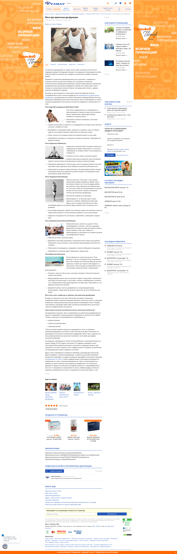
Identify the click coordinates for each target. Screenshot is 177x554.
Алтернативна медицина (77, 14)
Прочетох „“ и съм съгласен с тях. (118, 150)
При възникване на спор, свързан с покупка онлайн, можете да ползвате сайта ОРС (68, 544)
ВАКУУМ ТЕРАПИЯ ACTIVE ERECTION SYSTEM (93, 439)
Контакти (128, 9)
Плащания (54, 540)
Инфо (46, 64)
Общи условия (49, 538)
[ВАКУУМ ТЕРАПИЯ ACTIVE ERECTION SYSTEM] (93, 425)
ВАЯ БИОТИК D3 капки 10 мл (115, 196)
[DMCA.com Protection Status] (127, 535)
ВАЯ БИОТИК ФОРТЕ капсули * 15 (116, 187)
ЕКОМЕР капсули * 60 (114, 252)
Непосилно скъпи (112, 134)
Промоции (57, 9)
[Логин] (125, 3)
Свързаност (81, 64)
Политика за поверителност (62, 538)
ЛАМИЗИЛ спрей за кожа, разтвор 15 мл (117, 206)
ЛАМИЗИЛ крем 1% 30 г (113, 201)
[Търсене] (108, 3)
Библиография (62, 64)
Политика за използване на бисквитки (82, 538)
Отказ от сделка (84, 540)
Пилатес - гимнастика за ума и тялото (64, 395)
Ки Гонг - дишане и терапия (94, 394)
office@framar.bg (109, 526)
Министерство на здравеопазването (100, 546)
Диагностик (77, 9)
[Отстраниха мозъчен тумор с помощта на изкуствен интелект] (109, 63)
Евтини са (110, 145)
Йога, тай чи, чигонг (106, 14)
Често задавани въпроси (52, 542)
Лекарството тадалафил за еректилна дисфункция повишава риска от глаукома (70, 502)
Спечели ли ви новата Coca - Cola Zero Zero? (118, 116)
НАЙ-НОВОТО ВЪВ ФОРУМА (112, 103)
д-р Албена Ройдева (55, 24)
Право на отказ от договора (101, 538)
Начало (52, 14)
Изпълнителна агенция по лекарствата (56, 546)
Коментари (72, 64)
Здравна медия (95, 9)
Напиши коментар (56, 471)
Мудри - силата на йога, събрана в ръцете (58, 498)
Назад (46, 14)
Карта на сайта (64, 542)
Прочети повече (121, 38)
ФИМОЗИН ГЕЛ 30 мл (114, 246)
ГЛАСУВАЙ (110, 155)
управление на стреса (54, 359)
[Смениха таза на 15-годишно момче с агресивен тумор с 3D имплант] (109, 46)
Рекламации (114, 538)
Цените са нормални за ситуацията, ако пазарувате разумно (118, 139)
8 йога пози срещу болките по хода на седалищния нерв (63, 504)
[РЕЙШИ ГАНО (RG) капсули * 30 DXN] (74, 425)
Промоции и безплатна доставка (99, 540)
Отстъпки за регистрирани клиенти (68, 540)
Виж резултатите (122, 155)
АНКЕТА (108, 124)
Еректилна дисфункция (52, 495)
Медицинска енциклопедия (62, 14)
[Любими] (120, 3)
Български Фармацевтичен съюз (103, 544)
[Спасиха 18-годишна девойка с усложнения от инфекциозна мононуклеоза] (109, 30)
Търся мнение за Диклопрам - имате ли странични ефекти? (117, 109)
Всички (129, 102)
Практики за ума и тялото (93, 14)
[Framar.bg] (55, 3)
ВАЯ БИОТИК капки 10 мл (114, 192)
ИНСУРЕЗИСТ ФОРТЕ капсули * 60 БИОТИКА (54, 438)
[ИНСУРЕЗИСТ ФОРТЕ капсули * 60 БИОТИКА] (54, 425)
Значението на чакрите (79, 394)
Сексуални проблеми (52, 500)
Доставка (47, 540)
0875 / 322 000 (96, 526)
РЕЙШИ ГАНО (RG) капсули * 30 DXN (73, 438)
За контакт (48, 528)
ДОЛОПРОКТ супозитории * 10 (117, 258)
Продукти (53, 64)
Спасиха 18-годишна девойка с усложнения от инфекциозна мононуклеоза (123, 31)
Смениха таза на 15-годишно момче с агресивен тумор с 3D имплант (123, 47)
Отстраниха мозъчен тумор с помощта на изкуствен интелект (123, 63)
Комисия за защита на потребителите (78, 546)
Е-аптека (49, 9)
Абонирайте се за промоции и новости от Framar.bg (65, 510)
